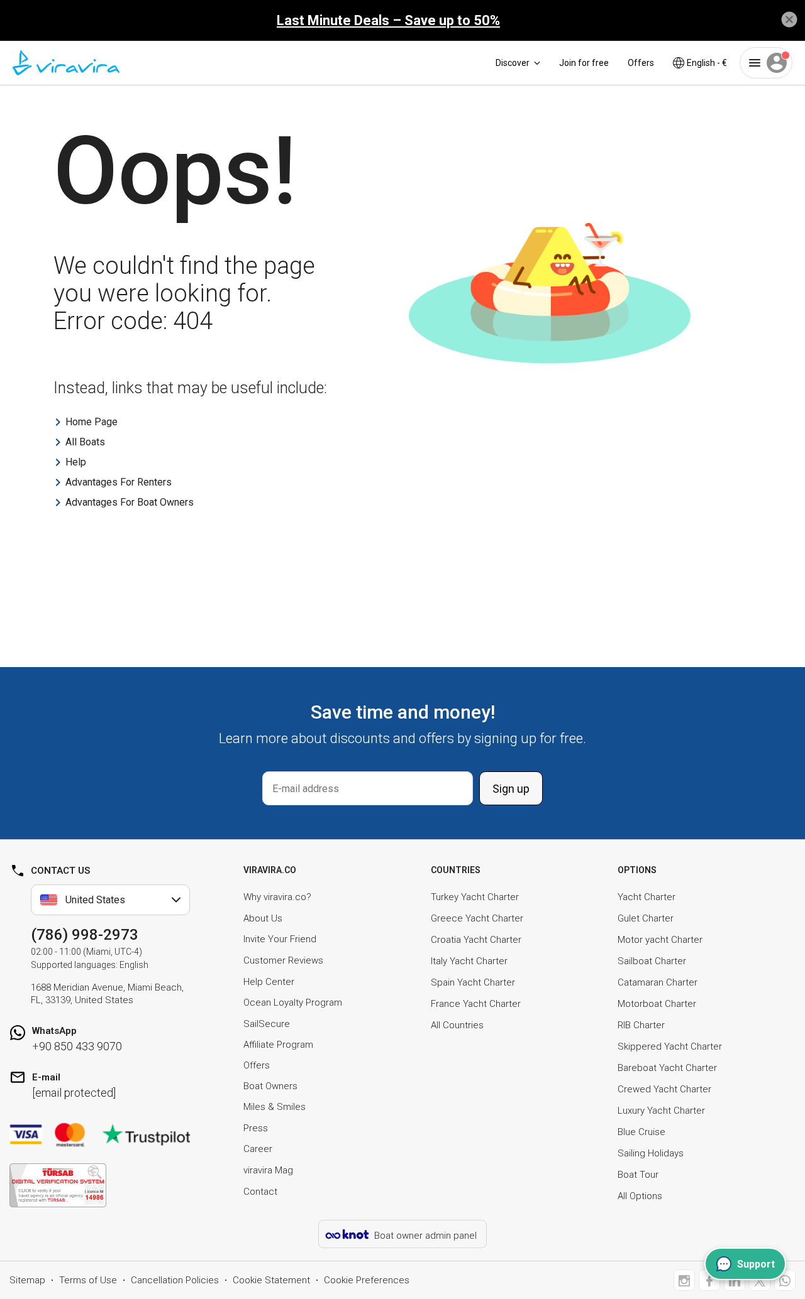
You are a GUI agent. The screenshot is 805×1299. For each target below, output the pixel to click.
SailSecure (266, 1024)
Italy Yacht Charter (469, 961)
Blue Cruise (641, 1132)
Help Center (268, 981)
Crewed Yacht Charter (664, 1089)
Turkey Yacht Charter (475, 897)
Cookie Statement (271, 1280)
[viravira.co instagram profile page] (684, 1280)
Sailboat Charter (652, 961)
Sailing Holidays (651, 1153)
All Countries (457, 1025)
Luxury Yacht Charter (661, 1110)
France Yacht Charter (476, 1003)
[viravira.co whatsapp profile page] (785, 1280)
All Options (640, 1196)
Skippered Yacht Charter (670, 1046)
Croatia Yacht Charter (476, 939)
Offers (641, 63)
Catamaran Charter (657, 982)
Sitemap (27, 1280)
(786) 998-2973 (84, 934)
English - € (707, 63)
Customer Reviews (283, 960)
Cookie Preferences (366, 1280)
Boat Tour (638, 1174)
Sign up (511, 788)
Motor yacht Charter (660, 939)
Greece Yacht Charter (477, 918)
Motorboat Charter (657, 1003)
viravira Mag (268, 1170)
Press (255, 1128)
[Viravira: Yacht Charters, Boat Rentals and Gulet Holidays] (66, 62)
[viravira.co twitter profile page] (759, 1280)
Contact (260, 1191)
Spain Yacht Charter (473, 982)
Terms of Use (88, 1280)
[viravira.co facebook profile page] (709, 1280)
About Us (262, 918)
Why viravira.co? (277, 897)
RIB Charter (641, 1025)
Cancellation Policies (175, 1280)
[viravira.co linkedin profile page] (734, 1280)
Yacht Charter (646, 897)
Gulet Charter (646, 918)
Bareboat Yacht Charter (667, 1067)
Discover (513, 63)
